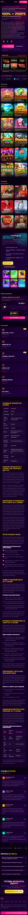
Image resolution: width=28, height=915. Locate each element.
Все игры (3, 86)
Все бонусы (19, 46)
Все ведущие (4, 183)
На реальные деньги (9, 267)
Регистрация (23, 1)
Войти (15, 1)
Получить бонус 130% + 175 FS (14, 891)
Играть (20, 911)
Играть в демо (8, 263)
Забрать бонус (7, 46)
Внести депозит (14, 317)
